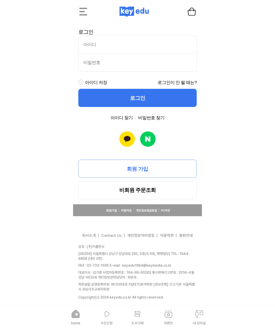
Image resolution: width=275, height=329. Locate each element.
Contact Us (111, 235)
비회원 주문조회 (137, 190)
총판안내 (186, 235)
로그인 (137, 98)
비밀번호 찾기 (151, 117)
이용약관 (167, 235)
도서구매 (137, 323)
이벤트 (168, 323)
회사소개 (89, 235)
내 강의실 (199, 323)
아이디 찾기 (122, 117)
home (75, 323)
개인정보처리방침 (141, 235)
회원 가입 (137, 169)
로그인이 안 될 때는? (177, 82)
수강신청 (106, 323)
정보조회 (161, 284)
